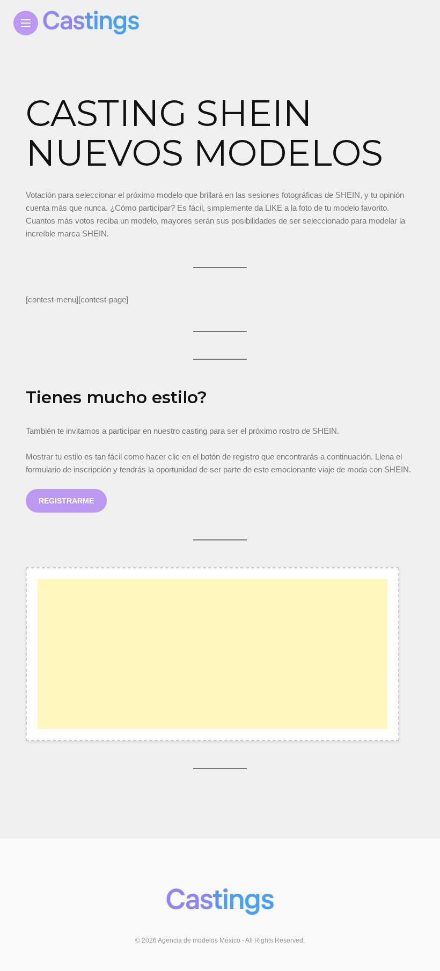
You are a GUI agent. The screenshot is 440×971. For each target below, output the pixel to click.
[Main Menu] (26, 23)
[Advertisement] (212, 654)
